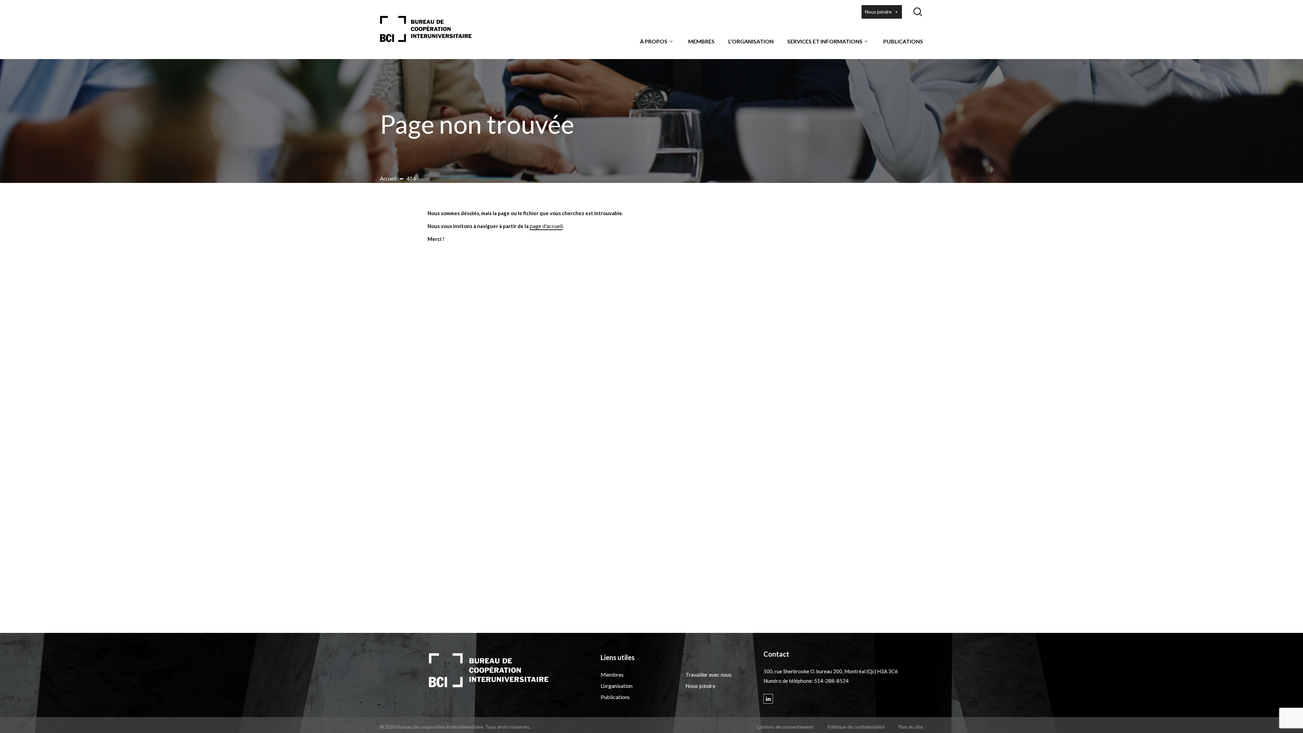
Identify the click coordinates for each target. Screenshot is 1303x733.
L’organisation (751, 41)
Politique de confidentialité (856, 727)
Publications (903, 41)
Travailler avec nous (708, 674)
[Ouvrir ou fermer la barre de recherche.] (917, 11)
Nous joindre (878, 12)
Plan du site (910, 727)
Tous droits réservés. (507, 727)
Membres (701, 41)
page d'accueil (546, 226)
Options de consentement (785, 727)
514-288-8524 (831, 681)
